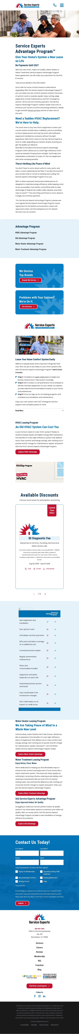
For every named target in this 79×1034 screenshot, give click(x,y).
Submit (20, 903)
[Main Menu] (62, 5)
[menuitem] (26, 232)
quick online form (42, 377)
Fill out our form (34, 110)
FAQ (39, 961)
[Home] (27, 5)
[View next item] (45, 594)
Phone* (17, 858)
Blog (39, 969)
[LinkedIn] (44, 996)
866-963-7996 (39, 929)
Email (38, 569)
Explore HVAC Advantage (27, 452)
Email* (42, 858)
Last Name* (44, 849)
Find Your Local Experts (38, 986)
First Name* (19, 849)
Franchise (39, 965)
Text (29, 569)
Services (39, 943)
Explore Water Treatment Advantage (31, 793)
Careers (39, 947)
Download (50, 569)
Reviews (39, 952)
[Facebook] (35, 996)
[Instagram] (39, 996)
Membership (39, 956)
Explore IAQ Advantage (26, 824)
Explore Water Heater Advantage (30, 754)
